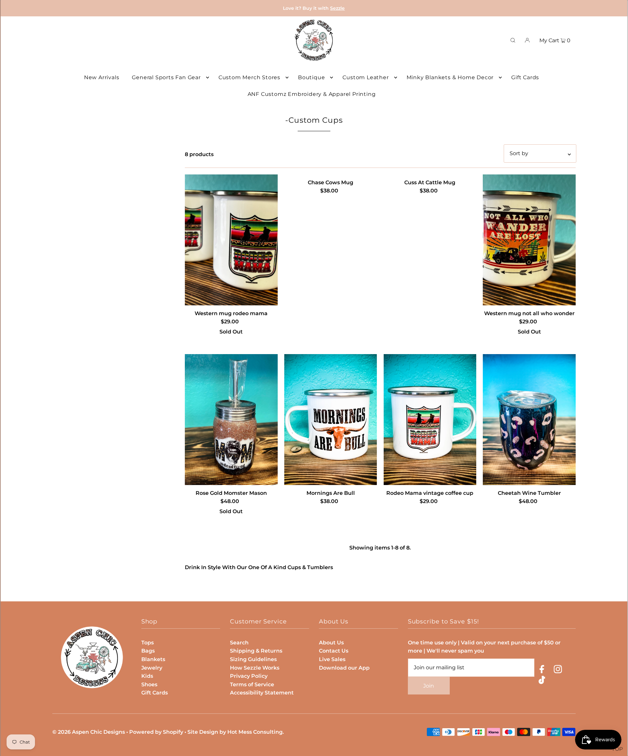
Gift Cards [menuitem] (525, 77)
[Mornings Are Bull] (330, 419)
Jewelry (151, 668)
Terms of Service (252, 684)
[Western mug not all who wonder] (529, 239)
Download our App (344, 668)
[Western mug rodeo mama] (231, 239)
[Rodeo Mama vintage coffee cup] (430, 419)
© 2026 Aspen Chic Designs (88, 732)
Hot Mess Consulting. (255, 732)
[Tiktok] (542, 681)
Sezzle (337, 8)
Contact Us (333, 651)
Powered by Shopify (156, 732)
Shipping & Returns (256, 651)
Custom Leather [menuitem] (365, 77)
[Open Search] (513, 40)
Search (239, 642)
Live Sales (332, 659)
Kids (147, 676)
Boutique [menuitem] (311, 77)
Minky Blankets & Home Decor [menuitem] (450, 77)
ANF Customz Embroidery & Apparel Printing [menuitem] (312, 94)
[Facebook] (542, 670)
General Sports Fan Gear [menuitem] (166, 77)
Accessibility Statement (262, 693)
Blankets (153, 659)
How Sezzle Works (254, 668)
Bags (148, 651)
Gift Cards (154, 693)
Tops (147, 642)
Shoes (149, 684)
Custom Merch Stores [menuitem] (249, 77)
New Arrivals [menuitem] (101, 77)
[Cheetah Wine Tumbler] (529, 419)
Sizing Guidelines (253, 659)
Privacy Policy (249, 676)
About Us (331, 642)
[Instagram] (558, 670)
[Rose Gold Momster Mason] (231, 419)
